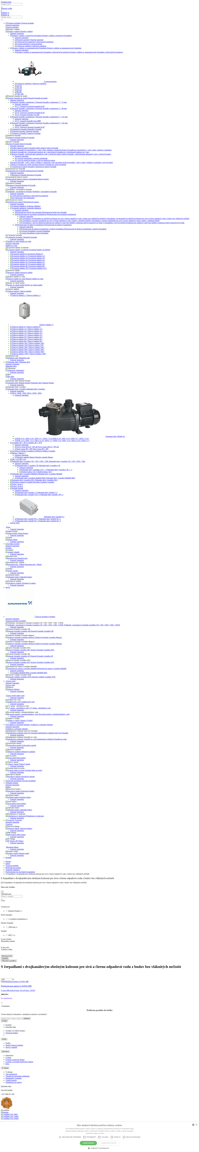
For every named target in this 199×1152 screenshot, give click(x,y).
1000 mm (12, 954)
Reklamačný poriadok (14, 1105)
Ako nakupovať (11, 1101)
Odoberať (27, 1046)
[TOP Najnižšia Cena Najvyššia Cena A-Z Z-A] (7, 1007)
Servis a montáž (11, 1075)
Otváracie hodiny (12, 1060)
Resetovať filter (7, 983)
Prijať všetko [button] (88, 1143)
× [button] (196, 1124)
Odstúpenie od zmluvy (14, 1110)
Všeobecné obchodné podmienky (18, 1103)
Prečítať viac (109, 1133)
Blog (7, 1091)
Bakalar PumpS (15, 938)
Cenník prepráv (11, 1108)
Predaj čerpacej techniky (14, 1072)
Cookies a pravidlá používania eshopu (19, 1089)
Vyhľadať (5, 985)
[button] (99, 1148)
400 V (11, 962)
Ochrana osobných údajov (15, 1087)
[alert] (99, 1137)
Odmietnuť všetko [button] (108, 1143)
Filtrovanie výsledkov (9, 988)
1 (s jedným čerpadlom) (18, 946)
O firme (8, 1085)
